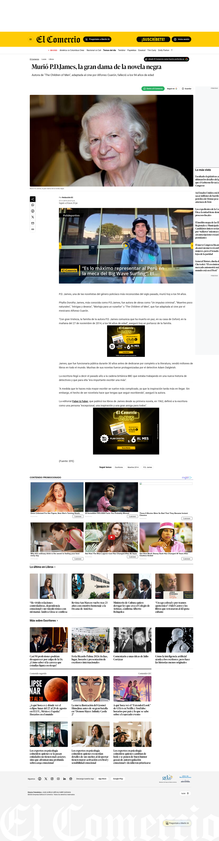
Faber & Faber (80, 401)
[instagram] (52, 778)
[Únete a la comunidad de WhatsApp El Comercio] (153, 88)
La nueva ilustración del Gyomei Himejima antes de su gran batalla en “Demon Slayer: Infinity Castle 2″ (90, 710)
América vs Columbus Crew (72, 50)
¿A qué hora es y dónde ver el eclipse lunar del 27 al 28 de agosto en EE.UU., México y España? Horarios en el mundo (48, 710)
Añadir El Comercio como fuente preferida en (166, 59)
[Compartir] (32, 199)
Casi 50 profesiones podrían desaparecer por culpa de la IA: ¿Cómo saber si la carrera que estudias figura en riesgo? (46, 661)
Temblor (121, 50)
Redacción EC (67, 197)
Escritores (119, 467)
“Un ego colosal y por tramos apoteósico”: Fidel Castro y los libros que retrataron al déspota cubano (172, 607)
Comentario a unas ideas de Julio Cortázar (130, 658)
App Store (102, 779)
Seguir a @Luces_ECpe (68, 202)
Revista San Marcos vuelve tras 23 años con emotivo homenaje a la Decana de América (90, 605)
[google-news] (70, 778)
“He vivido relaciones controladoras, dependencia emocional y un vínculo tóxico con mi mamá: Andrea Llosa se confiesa (48, 607)
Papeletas (131, 50)
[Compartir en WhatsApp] (32, 205)
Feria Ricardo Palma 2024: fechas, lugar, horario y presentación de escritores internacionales (90, 659)
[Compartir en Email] (32, 223)
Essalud (141, 50)
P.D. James (147, 467)
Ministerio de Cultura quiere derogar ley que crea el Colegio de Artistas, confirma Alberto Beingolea (131, 607)
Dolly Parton (163, 50)
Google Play (118, 779)
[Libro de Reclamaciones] (185, 779)
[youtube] (58, 778)
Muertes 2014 (133, 467)
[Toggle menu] (30, 39)
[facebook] (39, 778)
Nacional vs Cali (94, 50)
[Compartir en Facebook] (32, 211)
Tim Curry (151, 50)
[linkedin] (64, 778)
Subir (183, 793)
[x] (45, 778)
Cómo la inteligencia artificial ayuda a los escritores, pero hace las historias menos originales (172, 659)
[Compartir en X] (32, 217)
